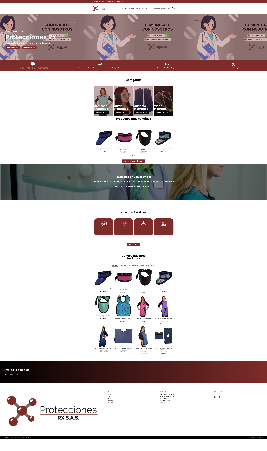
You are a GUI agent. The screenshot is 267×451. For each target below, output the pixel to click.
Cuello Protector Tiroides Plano (104, 148)
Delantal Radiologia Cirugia (144, 318)
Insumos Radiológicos (164, 231)
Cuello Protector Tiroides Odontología (163, 148)
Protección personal (143, 231)
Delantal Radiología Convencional (103, 348)
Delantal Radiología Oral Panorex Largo (143, 349)
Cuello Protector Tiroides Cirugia (123, 148)
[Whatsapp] (219, 397)
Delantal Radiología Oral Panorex (123, 348)
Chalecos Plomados (101, 107)
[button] (133, 200)
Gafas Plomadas (121, 107)
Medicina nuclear (123, 231)
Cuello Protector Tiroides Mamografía (143, 148)
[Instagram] (215, 397)
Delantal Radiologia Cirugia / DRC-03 (164, 319)
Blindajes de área (104, 231)
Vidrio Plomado (160, 107)
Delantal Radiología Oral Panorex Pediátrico (163, 349)
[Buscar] (169, 8)
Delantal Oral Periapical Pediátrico (123, 318)
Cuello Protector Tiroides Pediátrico (164, 288)
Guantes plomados (141, 107)
